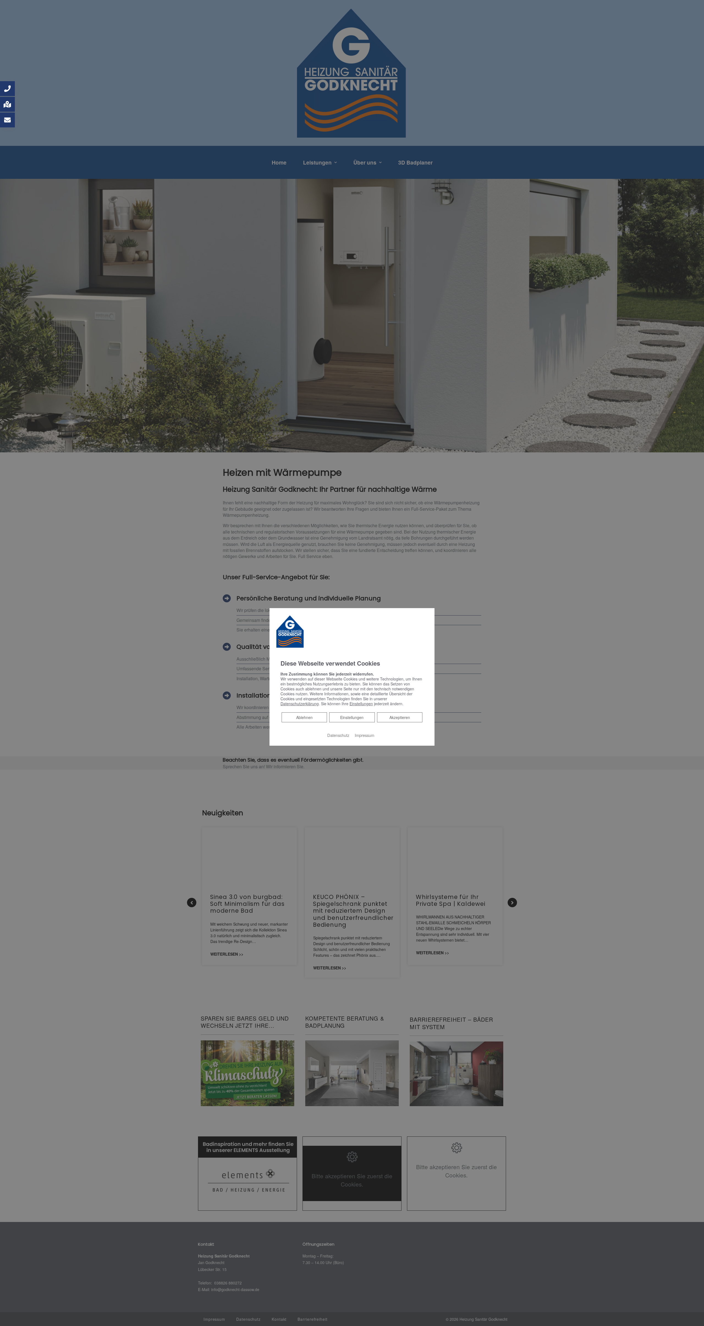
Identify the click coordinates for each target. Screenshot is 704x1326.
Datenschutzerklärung (299, 703)
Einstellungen (352, 717)
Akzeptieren (399, 717)
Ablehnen (304, 717)
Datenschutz (338, 735)
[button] (7, 88)
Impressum (364, 735)
